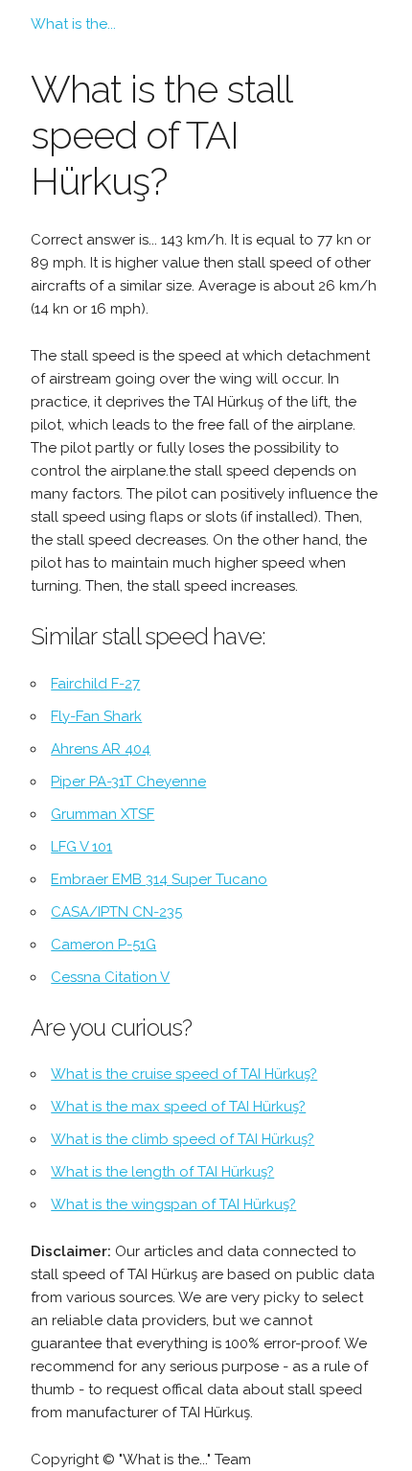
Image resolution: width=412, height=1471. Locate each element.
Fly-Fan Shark (96, 716)
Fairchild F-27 (95, 683)
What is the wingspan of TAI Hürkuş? (173, 1204)
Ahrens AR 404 (100, 749)
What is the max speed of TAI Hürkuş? (178, 1106)
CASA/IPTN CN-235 (116, 912)
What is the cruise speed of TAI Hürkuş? (184, 1074)
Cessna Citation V (110, 977)
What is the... (73, 24)
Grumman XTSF (102, 814)
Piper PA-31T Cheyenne (128, 781)
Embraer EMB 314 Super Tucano (159, 879)
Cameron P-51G (103, 944)
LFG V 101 (81, 846)
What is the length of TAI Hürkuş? (162, 1171)
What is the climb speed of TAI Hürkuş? (182, 1139)
